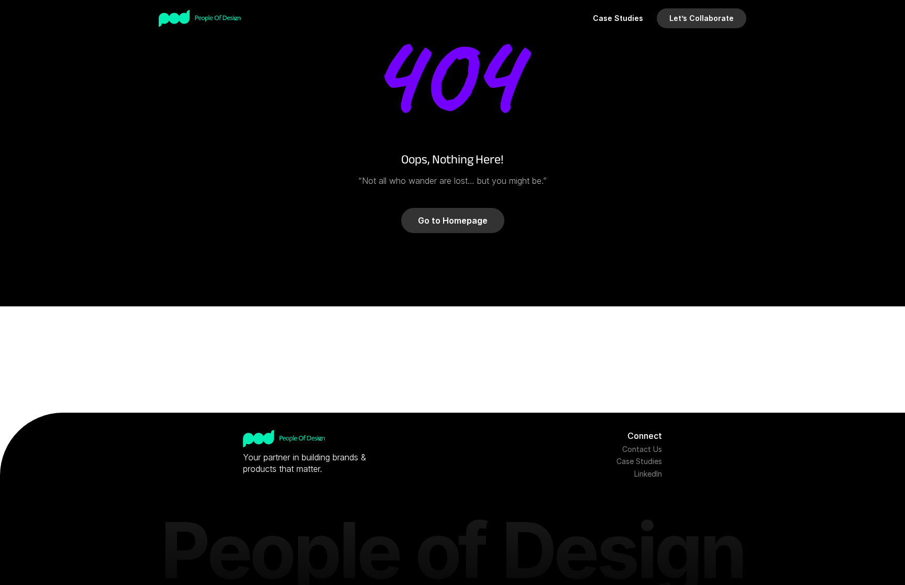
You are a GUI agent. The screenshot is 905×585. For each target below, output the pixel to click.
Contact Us (642, 449)
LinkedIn (648, 473)
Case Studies (639, 461)
